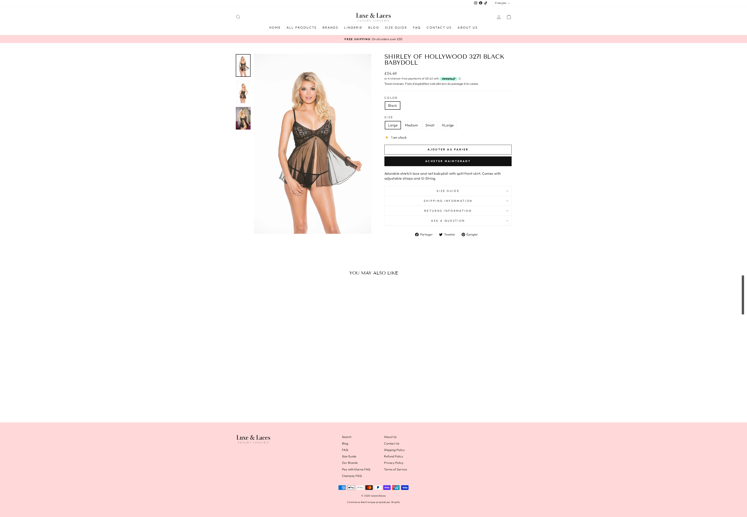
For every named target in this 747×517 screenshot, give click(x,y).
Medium (411, 125)
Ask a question (448, 220)
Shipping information (448, 201)
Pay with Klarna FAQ (356, 469)
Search (347, 437)
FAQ (417, 27)
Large (393, 125)
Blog (373, 27)
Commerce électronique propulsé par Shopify (373, 502)
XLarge (448, 125)
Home (275, 27)
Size (388, 117)
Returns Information (448, 211)
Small (429, 125)
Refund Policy (393, 456)
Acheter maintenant (448, 161)
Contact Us (439, 27)
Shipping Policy (394, 450)
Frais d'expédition (417, 84)
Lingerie (353, 27)
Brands (330, 27)
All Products (302, 27)
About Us (468, 27)
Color (391, 98)
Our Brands (350, 463)
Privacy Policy (393, 463)
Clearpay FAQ (352, 476)
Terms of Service (395, 469)
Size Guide (396, 27)
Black (392, 105)
